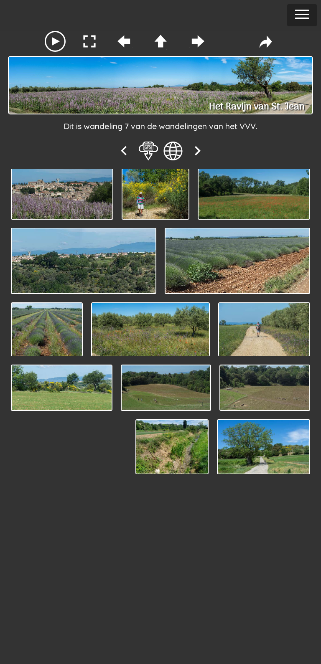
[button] (302, 15)
